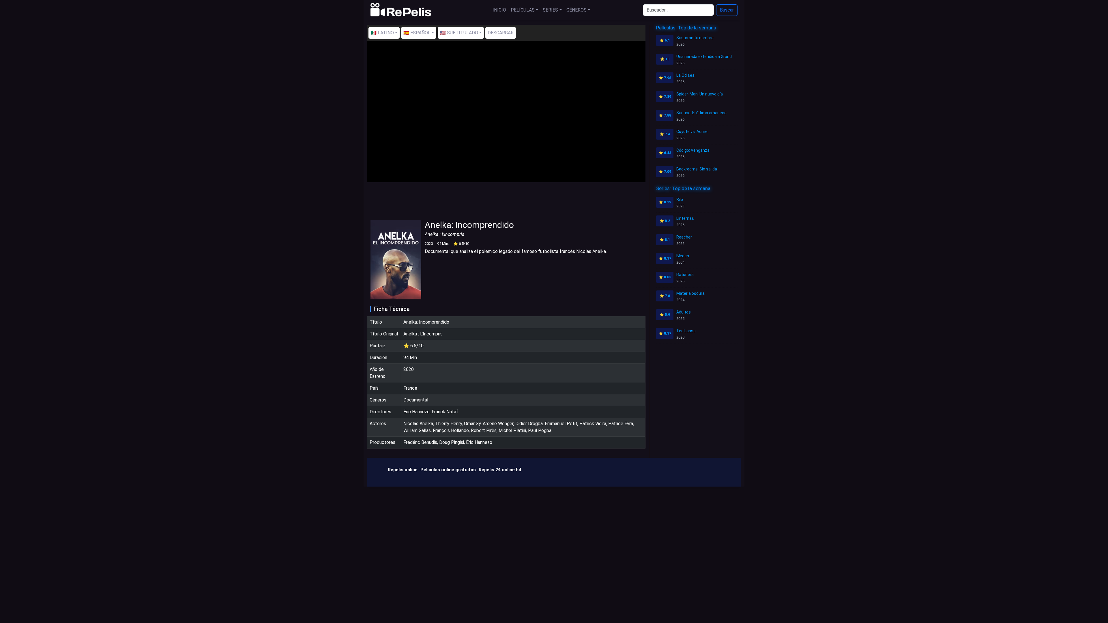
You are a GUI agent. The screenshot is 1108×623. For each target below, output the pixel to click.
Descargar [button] (501, 32)
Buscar (727, 10)
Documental (415, 400)
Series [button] (550, 10)
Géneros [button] (576, 10)
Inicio (499, 10)
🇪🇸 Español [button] (417, 32)
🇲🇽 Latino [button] (382, 32)
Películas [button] (523, 10)
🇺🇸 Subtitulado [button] (459, 32)
